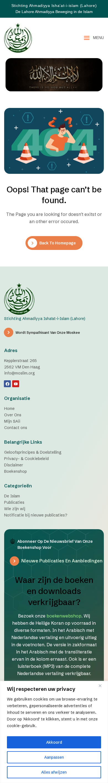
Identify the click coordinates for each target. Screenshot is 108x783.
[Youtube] (15, 383)
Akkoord (54, 742)
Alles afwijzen (54, 772)
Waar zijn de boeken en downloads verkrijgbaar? (54, 591)
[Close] (102, 685)
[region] (54, 732)
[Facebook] (7, 383)
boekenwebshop (64, 616)
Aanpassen (54, 757)
